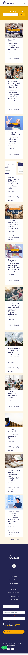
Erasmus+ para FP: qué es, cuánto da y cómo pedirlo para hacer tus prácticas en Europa (13, 517)
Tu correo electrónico (9, 615)
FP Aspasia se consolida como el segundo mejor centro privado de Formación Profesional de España (14, 138)
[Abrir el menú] (24, 3)
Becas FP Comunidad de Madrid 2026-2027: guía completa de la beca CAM (14, 44)
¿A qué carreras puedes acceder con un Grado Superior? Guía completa (14, 475)
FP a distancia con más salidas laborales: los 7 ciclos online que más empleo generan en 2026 (14, 310)
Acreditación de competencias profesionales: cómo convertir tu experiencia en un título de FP (14, 354)
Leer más (11, 61)
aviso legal (15, 625)
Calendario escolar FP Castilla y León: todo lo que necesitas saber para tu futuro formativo (14, 265)
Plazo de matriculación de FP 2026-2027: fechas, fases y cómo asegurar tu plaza (13, 183)
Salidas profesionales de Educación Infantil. (13, 394)
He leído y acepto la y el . (12, 624)
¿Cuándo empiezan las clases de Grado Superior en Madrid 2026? (14, 224)
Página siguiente (15, 539)
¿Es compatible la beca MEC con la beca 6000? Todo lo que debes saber (14, 434)
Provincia (5, 610)
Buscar (22, 14)
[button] (4, 647)
